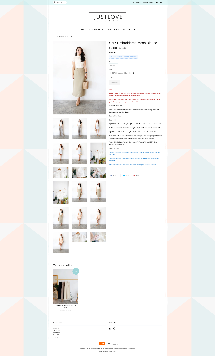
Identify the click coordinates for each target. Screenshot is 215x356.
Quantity (111, 77)
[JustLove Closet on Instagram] (114, 329)
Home (54, 36)
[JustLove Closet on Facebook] (110, 329)
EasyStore (132, 348)
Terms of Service (103, 351)
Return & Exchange (58, 334)
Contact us (56, 328)
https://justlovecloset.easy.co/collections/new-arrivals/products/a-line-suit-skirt (132, 165)
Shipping (55, 337)
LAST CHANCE (112, 29)
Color (111, 62)
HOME (82, 29)
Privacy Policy (112, 351)
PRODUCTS (128, 29)
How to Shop (56, 330)
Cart (160, 2)
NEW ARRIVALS (96, 29)
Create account (147, 2)
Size (110, 70)
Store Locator (56, 332)
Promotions (112, 52)
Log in (135, 2)
